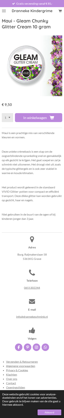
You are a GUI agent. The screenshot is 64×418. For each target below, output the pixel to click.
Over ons (11, 378)
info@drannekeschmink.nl (32, 316)
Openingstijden (15, 387)
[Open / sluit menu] (4, 10)
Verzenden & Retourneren (22, 361)
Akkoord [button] (49, 412)
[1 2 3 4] (7, 117)
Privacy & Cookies (17, 370)
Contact (11, 383)
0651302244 (32, 287)
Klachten (11, 374)
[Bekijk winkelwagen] (60, 10)
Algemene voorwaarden (20, 366)
